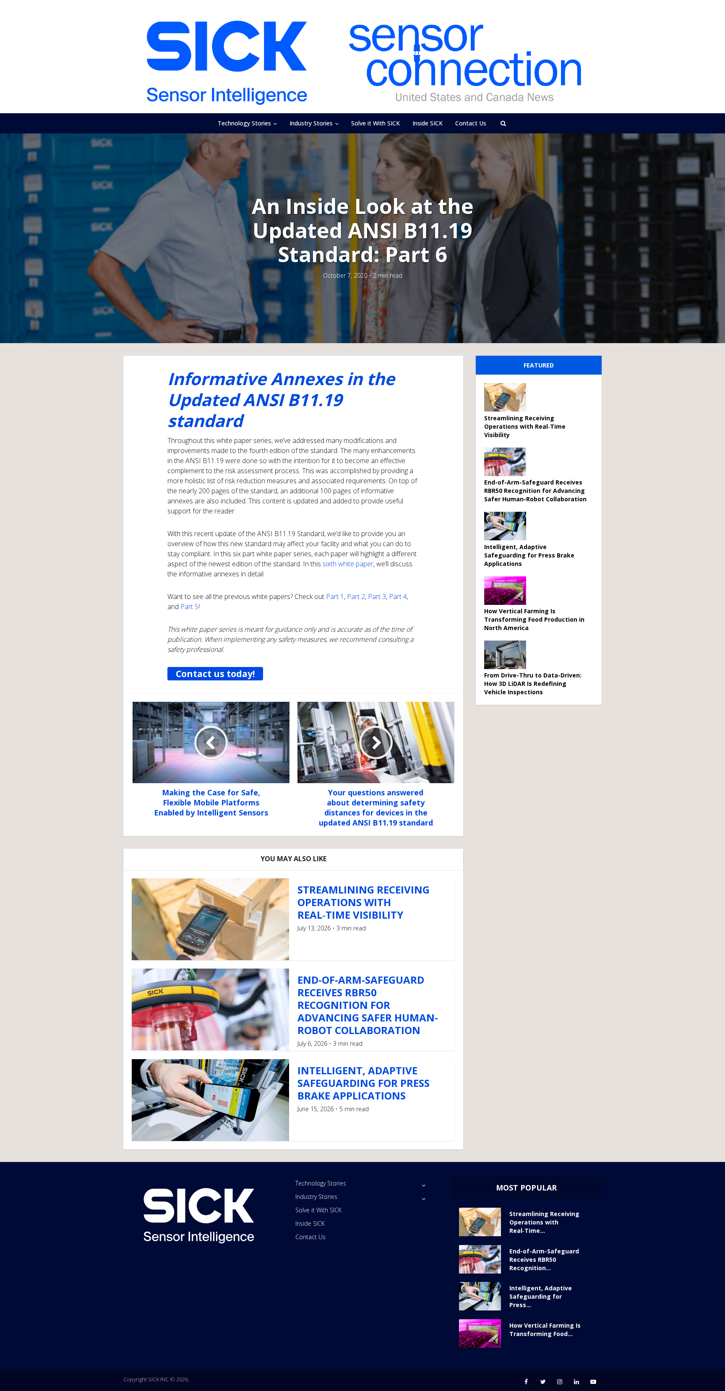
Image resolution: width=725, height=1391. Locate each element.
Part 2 (356, 596)
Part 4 (398, 596)
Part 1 (335, 596)
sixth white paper (348, 563)
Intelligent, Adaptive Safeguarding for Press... (540, 1296)
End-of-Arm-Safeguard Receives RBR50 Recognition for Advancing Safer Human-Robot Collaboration (367, 1005)
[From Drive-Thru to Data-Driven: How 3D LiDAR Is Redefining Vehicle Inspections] (508, 655)
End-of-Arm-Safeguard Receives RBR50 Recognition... (544, 1259)
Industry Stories (311, 123)
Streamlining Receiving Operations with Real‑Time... (544, 1222)
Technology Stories (244, 123)
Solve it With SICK (375, 123)
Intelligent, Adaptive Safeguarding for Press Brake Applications (363, 1082)
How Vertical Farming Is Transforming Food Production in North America (534, 619)
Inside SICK (427, 123)
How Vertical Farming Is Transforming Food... (545, 1329)
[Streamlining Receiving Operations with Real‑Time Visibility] (508, 397)
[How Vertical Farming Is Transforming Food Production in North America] (508, 590)
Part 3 (377, 596)
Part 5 (189, 606)
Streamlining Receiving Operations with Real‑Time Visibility (363, 902)
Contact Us (470, 123)
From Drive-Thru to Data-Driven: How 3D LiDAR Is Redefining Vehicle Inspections (533, 683)
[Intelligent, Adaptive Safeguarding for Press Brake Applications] (508, 526)
